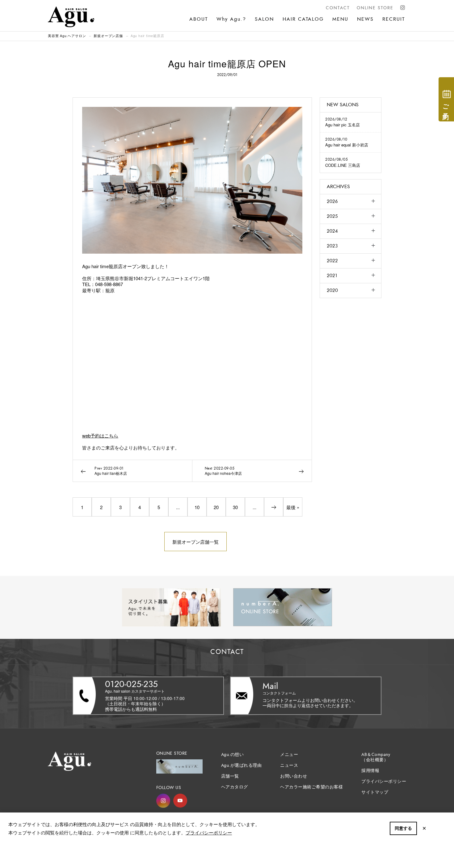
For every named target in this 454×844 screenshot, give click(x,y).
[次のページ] (273, 507)
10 (197, 507)
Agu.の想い (232, 754)
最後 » (292, 507)
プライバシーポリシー (209, 832)
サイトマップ (374, 792)
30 (235, 507)
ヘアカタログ (234, 787)
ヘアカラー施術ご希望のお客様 (311, 787)
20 (216, 507)
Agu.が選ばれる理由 (241, 765)
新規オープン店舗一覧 (195, 541)
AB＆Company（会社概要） (375, 757)
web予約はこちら (100, 435)
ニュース (289, 765)
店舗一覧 (230, 776)
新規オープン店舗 (108, 35)
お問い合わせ (293, 776)
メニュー (289, 754)
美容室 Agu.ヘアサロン (67, 35)
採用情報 (370, 771)
